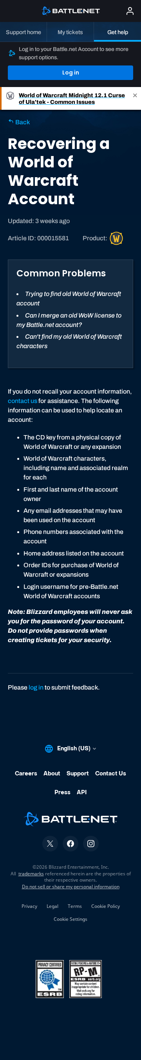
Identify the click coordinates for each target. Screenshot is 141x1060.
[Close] (135, 98)
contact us (22, 401)
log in (36, 687)
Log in (70, 72)
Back (22, 122)
